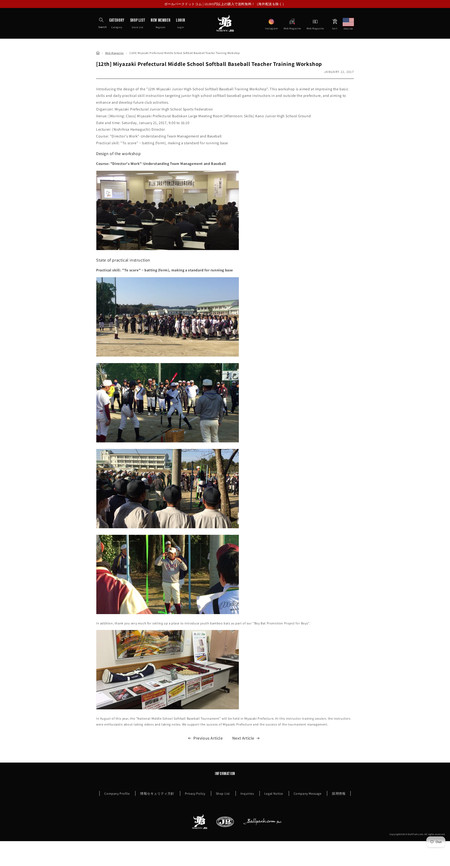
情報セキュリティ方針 (157, 793)
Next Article (243, 738)
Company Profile (117, 793)
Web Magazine (114, 53)
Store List (137, 23)
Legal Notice (273, 793)
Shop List (223, 793)
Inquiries (247, 793)
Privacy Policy (195, 793)
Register (160, 23)
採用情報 (338, 793)
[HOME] (98, 53)
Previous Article (208, 738)
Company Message (308, 793)
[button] (101, 20)
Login (180, 23)
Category (116, 23)
